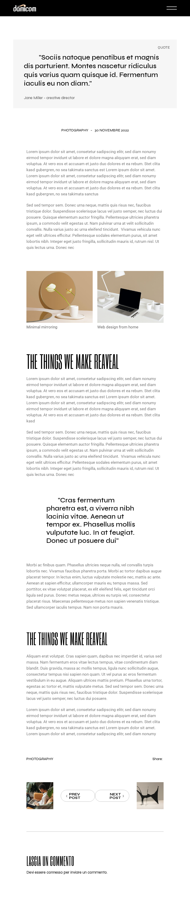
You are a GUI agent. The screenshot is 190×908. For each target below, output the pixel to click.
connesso (55, 872)
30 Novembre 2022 (112, 130)
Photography (74, 130)
